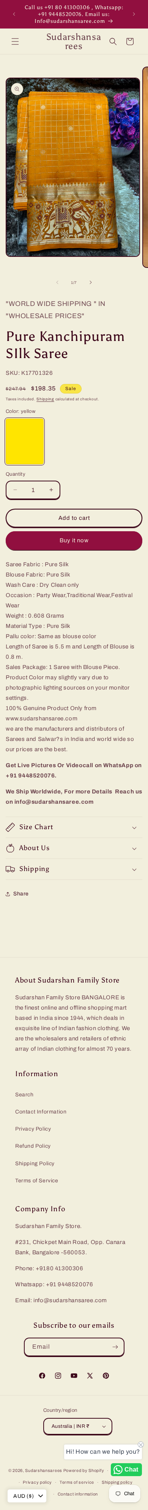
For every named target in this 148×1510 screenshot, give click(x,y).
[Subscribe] (115, 1347)
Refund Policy (33, 1146)
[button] (15, 41)
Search (24, 1094)
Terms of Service (36, 1180)
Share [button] (21, 894)
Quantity (15, 474)
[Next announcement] (134, 14)
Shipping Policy (35, 1163)
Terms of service (77, 1482)
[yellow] (25, 441)
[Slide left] (57, 282)
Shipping (45, 399)
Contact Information (40, 1112)
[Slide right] (90, 282)
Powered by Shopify (83, 1470)
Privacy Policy (33, 1129)
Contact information (78, 1494)
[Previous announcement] (14, 14)
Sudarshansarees (43, 1470)
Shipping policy (117, 1482)
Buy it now (74, 540)
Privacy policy (37, 1482)
